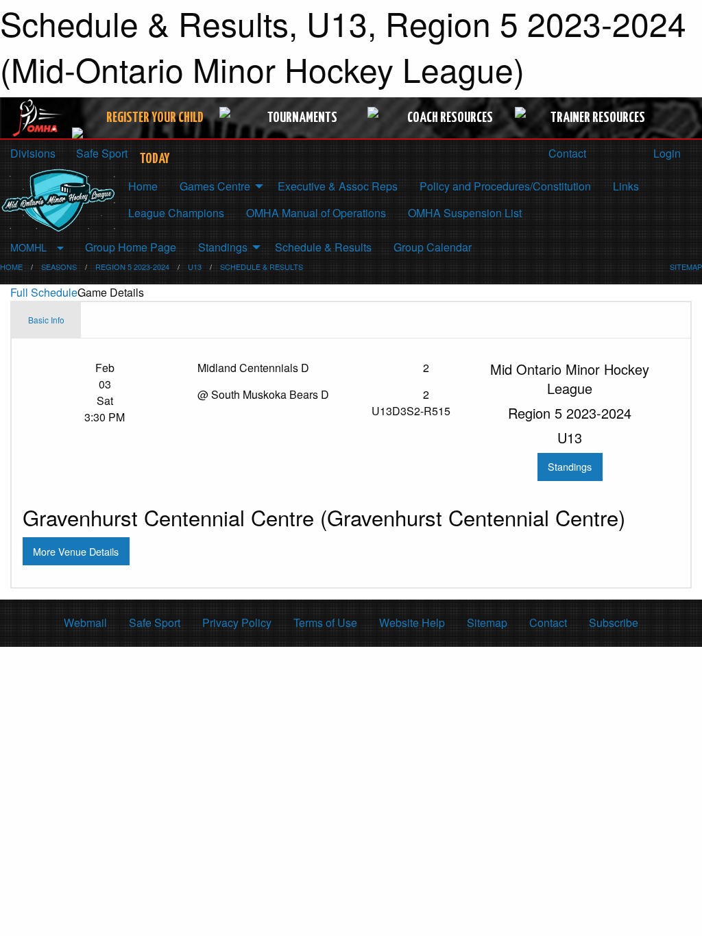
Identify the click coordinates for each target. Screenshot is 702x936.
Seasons (59, 266)
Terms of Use (325, 622)
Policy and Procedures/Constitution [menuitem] (505, 186)
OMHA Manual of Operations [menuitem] (316, 213)
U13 (195, 266)
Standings (570, 466)
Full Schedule (43, 292)
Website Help (412, 622)
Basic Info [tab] (46, 319)
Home (11, 266)
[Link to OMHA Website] (38, 118)
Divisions (33, 153)
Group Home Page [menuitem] (130, 247)
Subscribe (613, 622)
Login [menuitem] (666, 153)
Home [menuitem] (143, 186)
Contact (566, 153)
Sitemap (487, 622)
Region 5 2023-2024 (132, 266)
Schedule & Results (261, 266)
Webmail (85, 622)
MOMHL (28, 247)
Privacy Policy (236, 622)
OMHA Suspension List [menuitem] (465, 213)
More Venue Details (76, 551)
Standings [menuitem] (222, 247)
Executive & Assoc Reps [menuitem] (338, 186)
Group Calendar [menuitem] (433, 247)
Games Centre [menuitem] (215, 186)
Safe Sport (154, 622)
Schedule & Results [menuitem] (323, 247)
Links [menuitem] (626, 186)
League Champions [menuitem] (176, 213)
